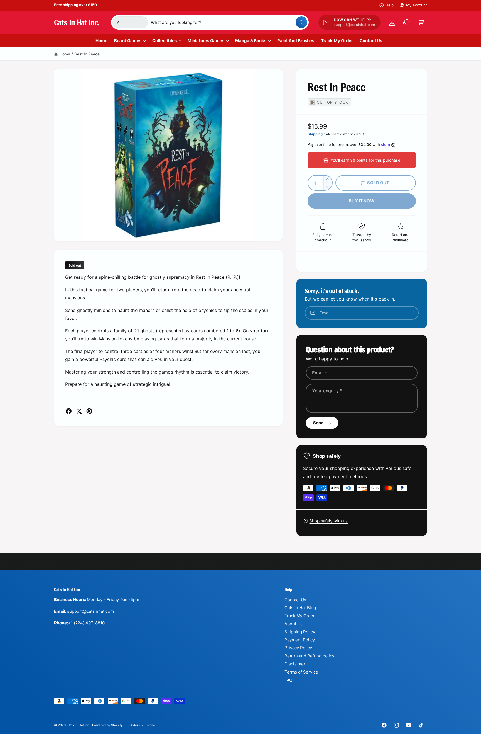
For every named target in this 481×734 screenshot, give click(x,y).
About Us (293, 623)
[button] (421, 22)
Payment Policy (299, 640)
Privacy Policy (298, 647)
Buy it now (362, 201)
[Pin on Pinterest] (89, 411)
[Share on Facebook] (68, 411)
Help (390, 5)
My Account (416, 5)
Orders (134, 725)
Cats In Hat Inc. (78, 725)
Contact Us (295, 599)
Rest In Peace (87, 54)
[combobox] (229, 22)
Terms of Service (301, 672)
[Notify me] (412, 313)
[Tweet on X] (79, 411)
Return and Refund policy (309, 655)
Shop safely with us (328, 521)
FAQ (288, 680)
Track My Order (299, 615)
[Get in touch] (406, 22)
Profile (150, 725)
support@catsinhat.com (90, 611)
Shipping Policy (299, 631)
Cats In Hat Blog (300, 607)
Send (318, 422)
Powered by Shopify (107, 725)
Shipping (315, 134)
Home (65, 54)
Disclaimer (294, 664)
